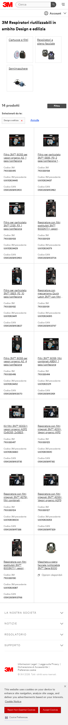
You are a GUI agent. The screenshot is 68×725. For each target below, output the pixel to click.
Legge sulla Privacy (49, 664)
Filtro (57, 106)
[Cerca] (53, 4)
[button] (16, 718)
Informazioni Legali (27, 664)
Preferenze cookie (27, 670)
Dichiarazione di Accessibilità (33, 667)
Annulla (34, 120)
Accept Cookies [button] (50, 710)
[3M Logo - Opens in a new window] (8, 4)
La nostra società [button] (20, 613)
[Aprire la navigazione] (63, 4)
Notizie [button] (11, 623)
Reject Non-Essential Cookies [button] (21, 710)
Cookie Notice (13, 701)
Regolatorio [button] (15, 634)
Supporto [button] (12, 645)
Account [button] (55, 13)
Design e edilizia (11, 121)
